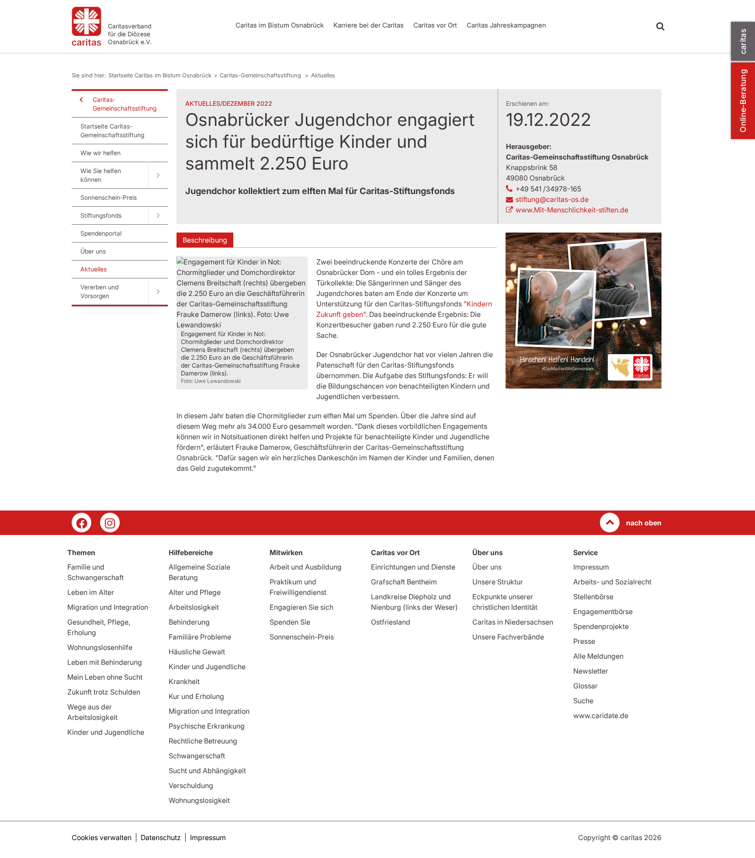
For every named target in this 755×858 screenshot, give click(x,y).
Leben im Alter (90, 592)
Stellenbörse (593, 596)
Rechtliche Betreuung (203, 740)
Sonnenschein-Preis (108, 197)
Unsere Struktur (497, 581)
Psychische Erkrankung (207, 726)
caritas (743, 41)
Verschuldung (191, 785)
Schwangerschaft (197, 755)
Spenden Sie (290, 622)
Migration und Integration (107, 607)
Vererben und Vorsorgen (99, 291)
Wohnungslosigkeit (199, 800)
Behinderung (189, 622)
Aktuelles (323, 75)
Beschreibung (205, 240)
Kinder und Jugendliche (105, 732)
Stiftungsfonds (100, 215)
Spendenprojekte (601, 626)
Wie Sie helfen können (100, 175)
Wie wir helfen (100, 152)
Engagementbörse (603, 611)
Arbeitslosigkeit (194, 607)
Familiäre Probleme (200, 636)
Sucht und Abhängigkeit (207, 770)
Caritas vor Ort (435, 25)
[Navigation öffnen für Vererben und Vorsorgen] (158, 291)
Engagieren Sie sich (301, 607)
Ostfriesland (390, 622)
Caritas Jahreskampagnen (506, 25)
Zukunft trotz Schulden (103, 692)
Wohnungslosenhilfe (99, 647)
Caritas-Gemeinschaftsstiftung (261, 75)
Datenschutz (161, 837)
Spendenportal (100, 233)
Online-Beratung (743, 100)
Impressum (591, 567)
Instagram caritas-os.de (110, 522)
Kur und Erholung (196, 696)
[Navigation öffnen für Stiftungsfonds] (158, 215)
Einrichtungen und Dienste (413, 567)
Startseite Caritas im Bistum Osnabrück (159, 75)
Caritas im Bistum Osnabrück (280, 25)
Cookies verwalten (102, 837)
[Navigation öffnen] (80, 99)
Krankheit (184, 681)
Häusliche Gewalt (197, 651)
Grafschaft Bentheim (404, 581)
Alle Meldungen (598, 656)
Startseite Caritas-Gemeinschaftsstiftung (112, 130)
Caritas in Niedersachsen (512, 622)
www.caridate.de (600, 715)
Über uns (93, 251)
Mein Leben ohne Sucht (104, 677)
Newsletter (590, 671)
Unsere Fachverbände (508, 636)
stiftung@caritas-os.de (552, 199)
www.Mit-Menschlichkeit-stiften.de (572, 209)
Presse (584, 641)
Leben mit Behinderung (104, 662)
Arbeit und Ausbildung (306, 567)
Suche (583, 700)
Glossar (585, 685)
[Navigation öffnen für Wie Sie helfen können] (158, 175)
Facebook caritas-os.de (81, 522)
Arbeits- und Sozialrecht (612, 581)
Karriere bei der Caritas (368, 25)
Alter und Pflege (195, 592)
